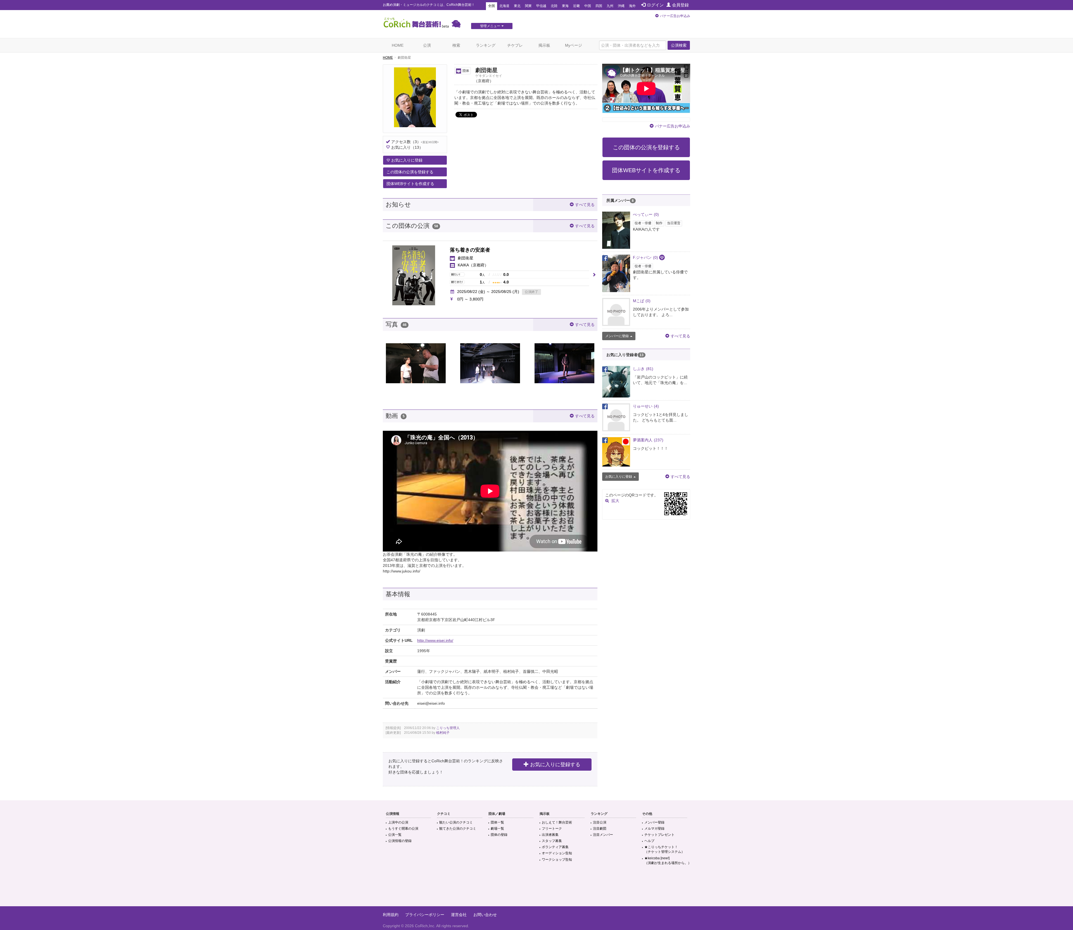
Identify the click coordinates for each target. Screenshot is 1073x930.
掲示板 (544, 45)
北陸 (554, 6)
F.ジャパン (645, 257)
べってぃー (646, 214)
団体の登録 (499, 835)
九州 (610, 6)
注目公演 (599, 822)
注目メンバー (603, 835)
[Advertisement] (536, 888)
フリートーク (552, 828)
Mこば (642, 301)
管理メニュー (490, 26)
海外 (632, 6)
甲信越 (541, 6)
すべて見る (585, 204)
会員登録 (680, 5)
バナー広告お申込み (675, 16)
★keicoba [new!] (667, 860)
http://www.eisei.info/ (435, 640)
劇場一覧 (497, 828)
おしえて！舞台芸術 (557, 822)
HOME (397, 45)
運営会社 (459, 914)
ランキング (485, 45)
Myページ (573, 45)
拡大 (615, 500)
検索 (456, 45)
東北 (517, 6)
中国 (587, 6)
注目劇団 (599, 828)
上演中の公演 (398, 822)
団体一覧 (497, 822)
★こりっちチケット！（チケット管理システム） (664, 849)
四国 (598, 6)
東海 (565, 6)
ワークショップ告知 (557, 860)
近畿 (576, 6)
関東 (528, 6)
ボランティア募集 (555, 847)
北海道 (504, 6)
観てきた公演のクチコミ (457, 828)
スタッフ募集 (552, 841)
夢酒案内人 (648, 440)
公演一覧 (395, 835)
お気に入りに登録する (555, 764)
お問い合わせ (485, 914)
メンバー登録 (654, 822)
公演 (427, 45)
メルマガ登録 (654, 828)
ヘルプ (649, 841)
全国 (491, 6)
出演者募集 (550, 835)
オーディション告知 (557, 853)
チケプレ (515, 45)
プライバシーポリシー (424, 914)
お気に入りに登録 (406, 160)
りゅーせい (646, 406)
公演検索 (679, 45)
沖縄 (621, 6)
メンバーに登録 (617, 336)
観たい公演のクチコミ (456, 822)
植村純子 (443, 733)
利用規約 (390, 914)
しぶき (643, 368)
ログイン (655, 5)
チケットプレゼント (659, 835)
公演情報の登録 (400, 841)
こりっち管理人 (448, 728)
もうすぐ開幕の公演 (403, 828)
